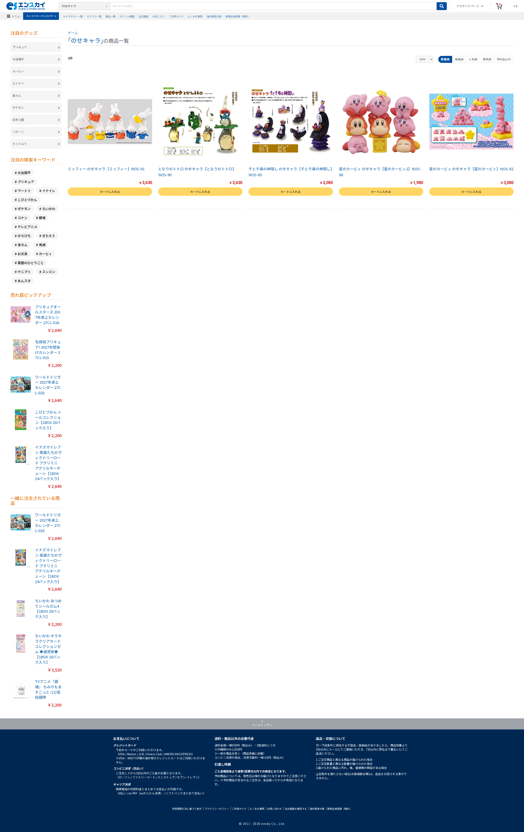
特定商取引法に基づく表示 (187, 808)
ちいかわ (48, 208)
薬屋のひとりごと (31, 262)
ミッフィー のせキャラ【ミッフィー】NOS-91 (106, 168)
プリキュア (26, 181)
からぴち (24, 235)
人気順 (473, 59)
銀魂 (42, 217)
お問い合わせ (274, 808)
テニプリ (24, 271)
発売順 (487, 59)
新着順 (445, 59)
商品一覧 (110, 16)
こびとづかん (27, 199)
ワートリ (24, 190)
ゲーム (73, 32)
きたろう (48, 235)
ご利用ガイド (176, 16)
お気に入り (158, 16)
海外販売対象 (214, 16)
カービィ (45, 253)
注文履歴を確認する (296, 808)
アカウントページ (468, 6)
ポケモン (24, 208)
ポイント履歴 (127, 16)
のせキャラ (86, 40)
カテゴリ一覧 (94, 16)
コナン (22, 217)
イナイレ (48, 190)
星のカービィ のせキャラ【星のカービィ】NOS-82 (471, 168)
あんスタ (24, 280)
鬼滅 (42, 244)
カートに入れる (110, 192)
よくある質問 (195, 16)
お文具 (22, 253)
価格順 (459, 59)
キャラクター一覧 (73, 16)
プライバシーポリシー (216, 808)
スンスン (48, 271)
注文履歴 (143, 16)
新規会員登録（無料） (238, 16)
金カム (22, 244)
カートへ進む (279, 421)
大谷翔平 (24, 172)
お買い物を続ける (244, 421)
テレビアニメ (27, 226)
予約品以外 (504, 59)
